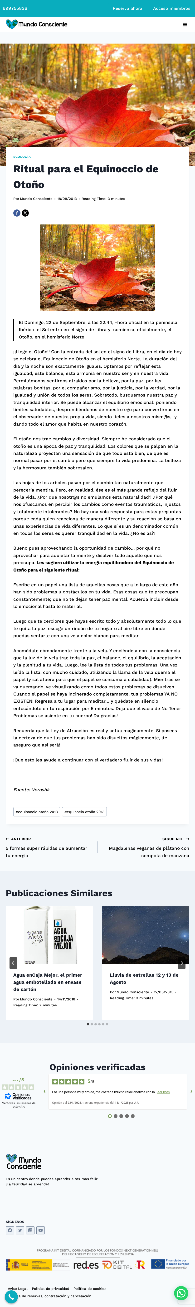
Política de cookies (89, 1289)
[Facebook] (16, 213)
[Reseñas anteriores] (44, 1091)
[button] (181, 1293)
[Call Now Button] (11, 1296)
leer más (163, 1092)
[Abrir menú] (184, 24)
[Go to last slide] (13, 963)
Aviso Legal (18, 1289)
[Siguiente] (181, 963)
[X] (25, 213)
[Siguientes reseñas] (191, 1091)
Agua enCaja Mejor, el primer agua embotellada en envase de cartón (47, 982)
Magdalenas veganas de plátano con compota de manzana (149, 847)
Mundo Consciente (36, 199)
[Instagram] (30, 1230)
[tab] (88, 1024)
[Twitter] (20, 1230)
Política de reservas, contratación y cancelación (49, 1296)
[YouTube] (40, 1230)
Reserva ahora (127, 8)
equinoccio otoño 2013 (37, 812)
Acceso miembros (171, 8)
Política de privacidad (50, 1289)
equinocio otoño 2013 (84, 812)
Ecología (22, 157)
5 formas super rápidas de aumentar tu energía (46, 847)
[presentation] (49, 935)
